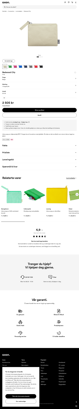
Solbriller (61, 379)
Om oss (4, 365)
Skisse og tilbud (39, 110)
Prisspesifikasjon (6, 105)
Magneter (61, 368)
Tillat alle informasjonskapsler (21, 396)
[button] (4, 66)
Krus (42, 371)
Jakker (43, 382)
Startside (4, 11)
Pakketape (44, 373)
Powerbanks (44, 379)
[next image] (75, 33)
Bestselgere (25, 365)
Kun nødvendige (21, 401)
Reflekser (61, 376)
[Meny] (75, 2)
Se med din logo (8, 61)
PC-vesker (62, 365)
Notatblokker (44, 365)
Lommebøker (19, 11)
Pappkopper (62, 382)
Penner (43, 362)
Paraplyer (61, 371)
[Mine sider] (65, 2)
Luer (42, 376)
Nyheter (24, 362)
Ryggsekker (62, 384)
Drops (42, 368)
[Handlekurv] (72, 2)
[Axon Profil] (6, 2)
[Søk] (4, 7)
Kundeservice (6, 362)
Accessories (11, 11)
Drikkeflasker (62, 373)
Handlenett (62, 362)
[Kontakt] (76, 402)
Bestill (39, 115)
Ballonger (43, 384)
